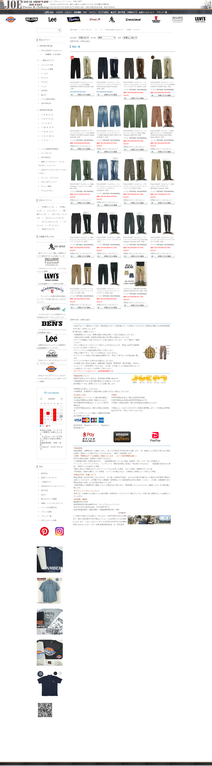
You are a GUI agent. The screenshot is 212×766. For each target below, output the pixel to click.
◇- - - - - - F (98, 29)
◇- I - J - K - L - (47, 123)
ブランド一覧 (46, 516)
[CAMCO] (50, 603)
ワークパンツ (54, 225)
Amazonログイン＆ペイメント (53, 486)
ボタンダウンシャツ (49, 182)
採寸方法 (44, 490)
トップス (44, 74)
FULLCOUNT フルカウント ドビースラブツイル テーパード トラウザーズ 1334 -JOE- (81, 291)
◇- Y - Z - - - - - (46, 140)
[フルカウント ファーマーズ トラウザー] (135, 78)
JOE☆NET (73, 29)
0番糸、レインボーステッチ (52, 503)
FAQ (41, 467)
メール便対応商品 (48, 99)
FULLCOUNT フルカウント (114, 29)
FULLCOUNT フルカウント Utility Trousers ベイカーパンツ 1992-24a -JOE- (82, 186)
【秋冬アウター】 (48, 229)
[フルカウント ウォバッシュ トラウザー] (109, 180)
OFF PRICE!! (46, 103)
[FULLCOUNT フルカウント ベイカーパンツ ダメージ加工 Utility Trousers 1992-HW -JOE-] (135, 127)
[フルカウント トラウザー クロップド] (162, 233)
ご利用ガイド (46, 482)
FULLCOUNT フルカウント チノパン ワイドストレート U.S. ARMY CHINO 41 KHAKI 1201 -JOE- (162, 84)
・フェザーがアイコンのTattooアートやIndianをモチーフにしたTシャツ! (51, 315)
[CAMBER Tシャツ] (50, 571)
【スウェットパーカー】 (54, 218)
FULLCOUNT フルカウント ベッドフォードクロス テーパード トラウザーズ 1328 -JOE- (108, 291)
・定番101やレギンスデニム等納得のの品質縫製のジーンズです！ (51, 346)
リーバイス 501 (47, 65)
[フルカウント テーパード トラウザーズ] (109, 285)
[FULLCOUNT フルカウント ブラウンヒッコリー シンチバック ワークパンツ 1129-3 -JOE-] (135, 180)
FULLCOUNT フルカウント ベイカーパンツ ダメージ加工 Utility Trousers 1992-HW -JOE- (135, 133)
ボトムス (44, 78)
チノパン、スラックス (49, 178)
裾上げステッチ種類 (49, 499)
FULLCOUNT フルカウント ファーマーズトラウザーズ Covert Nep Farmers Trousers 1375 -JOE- (135, 239)
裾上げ (43, 95)
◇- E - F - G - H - (86, 29)
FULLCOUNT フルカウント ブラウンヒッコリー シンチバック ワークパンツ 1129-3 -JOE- (135, 186)
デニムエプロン (47, 191)
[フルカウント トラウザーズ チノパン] (162, 180)
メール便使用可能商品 (49, 149)
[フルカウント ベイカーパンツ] (82, 180)
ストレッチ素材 (47, 69)
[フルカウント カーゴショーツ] (135, 285)
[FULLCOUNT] (50, 696)
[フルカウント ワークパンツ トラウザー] (82, 233)
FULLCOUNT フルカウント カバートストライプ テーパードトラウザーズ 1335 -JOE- (162, 239)
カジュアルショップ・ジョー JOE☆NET (65, 1)
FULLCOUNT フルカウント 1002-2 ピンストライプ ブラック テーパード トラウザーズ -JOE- (82, 239)
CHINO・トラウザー (53, 54)
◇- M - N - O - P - (47, 127)
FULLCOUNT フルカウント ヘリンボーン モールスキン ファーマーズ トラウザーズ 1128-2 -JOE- (135, 84)
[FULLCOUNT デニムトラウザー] (109, 78)
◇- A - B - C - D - (47, 115)
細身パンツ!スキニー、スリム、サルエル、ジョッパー (52, 163)
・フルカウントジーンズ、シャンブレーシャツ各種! (51, 269)
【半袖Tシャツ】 (47, 207)
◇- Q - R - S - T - (47, 132)
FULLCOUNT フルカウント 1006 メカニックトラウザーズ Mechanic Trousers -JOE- (162, 186)
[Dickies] (50, 665)
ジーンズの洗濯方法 (49, 507)
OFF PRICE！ (46, 157)
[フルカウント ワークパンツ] (109, 127)
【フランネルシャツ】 (49, 222)
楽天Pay (44, 473)
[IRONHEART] (50, 634)
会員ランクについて (49, 478)
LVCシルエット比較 (49, 520)
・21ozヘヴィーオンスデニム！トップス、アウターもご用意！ (52, 361)
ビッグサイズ (46, 153)
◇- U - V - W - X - (47, 136)
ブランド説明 (46, 512)
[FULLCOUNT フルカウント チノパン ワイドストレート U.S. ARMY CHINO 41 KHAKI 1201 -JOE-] (162, 78)
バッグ (43, 86)
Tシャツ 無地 (46, 186)
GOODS (44, 91)
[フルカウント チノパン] (82, 78)
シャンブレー (52, 211)
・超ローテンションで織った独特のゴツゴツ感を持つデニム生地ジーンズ (51, 254)
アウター (44, 82)
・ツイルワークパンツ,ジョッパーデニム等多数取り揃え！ (52, 331)
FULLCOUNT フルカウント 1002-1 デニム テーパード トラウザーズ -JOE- (109, 239)
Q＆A (43, 495)
